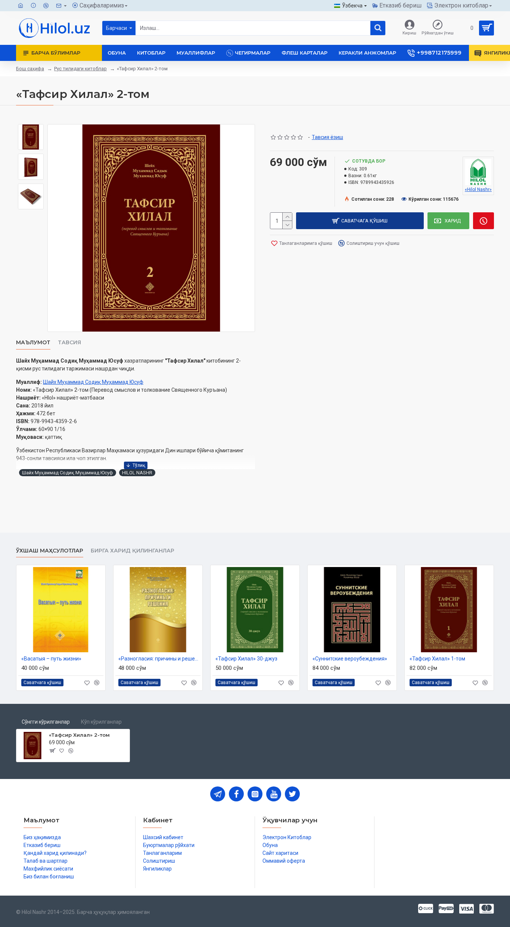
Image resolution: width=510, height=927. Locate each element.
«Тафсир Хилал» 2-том (79, 735)
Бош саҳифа (30, 68)
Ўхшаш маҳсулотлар (49, 551)
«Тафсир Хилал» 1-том (437, 659)
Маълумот (33, 342)
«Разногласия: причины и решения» (159, 659)
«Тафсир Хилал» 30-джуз (246, 659)
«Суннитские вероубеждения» (349, 659)
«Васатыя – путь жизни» (51, 659)
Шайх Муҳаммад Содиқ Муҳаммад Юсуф (93, 382)
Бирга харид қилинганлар (132, 551)
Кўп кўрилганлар (101, 722)
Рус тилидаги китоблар (80, 68)
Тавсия (69, 342)
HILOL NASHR (137, 472)
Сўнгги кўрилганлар (46, 722)
